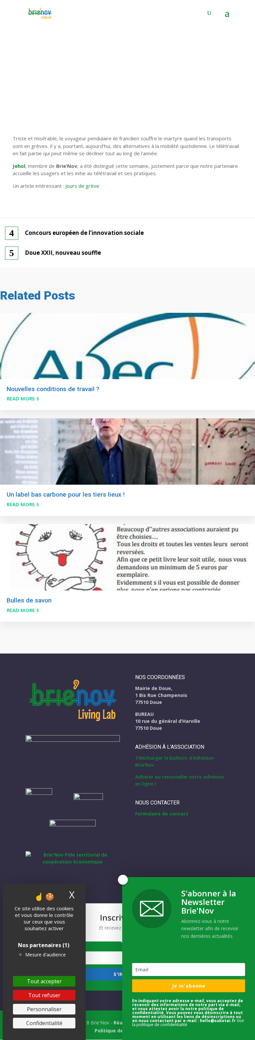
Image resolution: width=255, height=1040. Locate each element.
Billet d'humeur (51, 79)
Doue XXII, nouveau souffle (63, 252)
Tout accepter (44, 981)
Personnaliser (44, 1009)
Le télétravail (85, 79)
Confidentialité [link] (44, 1023)
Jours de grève (82, 185)
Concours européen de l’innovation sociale (84, 233)
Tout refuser (44, 995)
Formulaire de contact (161, 813)
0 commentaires (124, 79)
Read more (21, 398)
